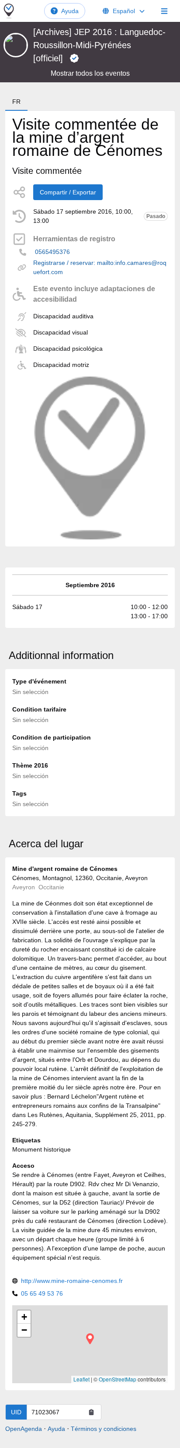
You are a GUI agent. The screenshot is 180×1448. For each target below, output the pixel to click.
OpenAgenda (23, 1428)
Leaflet (81, 1379)
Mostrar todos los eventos (90, 73)
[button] (90, 1338)
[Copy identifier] (91, 1412)
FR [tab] (16, 101)
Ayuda (70, 10)
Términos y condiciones (103, 1428)
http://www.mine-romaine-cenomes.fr (72, 1280)
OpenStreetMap (117, 1379)
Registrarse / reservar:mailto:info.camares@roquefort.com (99, 267)
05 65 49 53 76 (42, 1293)
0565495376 (52, 251)
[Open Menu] (164, 11)
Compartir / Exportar (68, 192)
